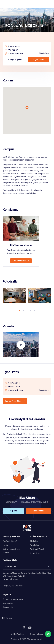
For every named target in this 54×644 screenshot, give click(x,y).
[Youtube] (29, 627)
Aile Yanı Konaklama (21, 245)
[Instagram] (24, 627)
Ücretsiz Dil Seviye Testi (13, 599)
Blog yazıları (8, 603)
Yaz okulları (34, 545)
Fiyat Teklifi (38, 59)
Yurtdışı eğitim (8, 190)
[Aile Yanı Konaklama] (21, 228)
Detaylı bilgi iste (15, 59)
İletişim (5, 545)
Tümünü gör (44, 53)
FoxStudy (15, 639)
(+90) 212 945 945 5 (14, 586)
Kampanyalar (8, 607)
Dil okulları (34, 541)
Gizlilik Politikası (17, 634)
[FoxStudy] (27, 528)
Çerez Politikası (36, 634)
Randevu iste (39, 511)
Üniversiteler (35, 553)
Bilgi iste (13, 511)
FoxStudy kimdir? (10, 541)
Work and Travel (37, 549)
